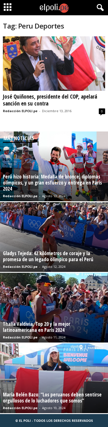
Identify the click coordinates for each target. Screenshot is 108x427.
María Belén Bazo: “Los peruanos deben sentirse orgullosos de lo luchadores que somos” (52, 397)
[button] (99, 7)
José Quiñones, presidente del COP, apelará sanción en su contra (50, 100)
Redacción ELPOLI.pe (20, 111)
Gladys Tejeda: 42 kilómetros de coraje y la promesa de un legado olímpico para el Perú (48, 256)
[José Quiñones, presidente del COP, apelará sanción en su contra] (54, 63)
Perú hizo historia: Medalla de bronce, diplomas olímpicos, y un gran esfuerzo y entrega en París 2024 (52, 182)
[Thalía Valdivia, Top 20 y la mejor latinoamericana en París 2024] (54, 308)
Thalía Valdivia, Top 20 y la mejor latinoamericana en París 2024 (36, 327)
